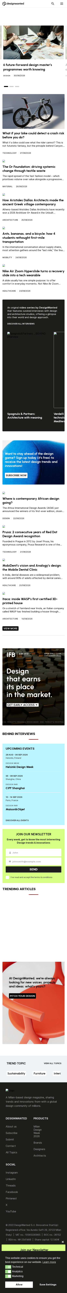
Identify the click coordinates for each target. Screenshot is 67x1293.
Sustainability (16, 1073)
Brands (38, 1142)
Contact (11, 1146)
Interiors (59, 1073)
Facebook (12, 1192)
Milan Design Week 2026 (38, 1131)
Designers (39, 1149)
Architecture (10, 220)
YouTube (11, 1211)
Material (7, 186)
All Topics (11, 1152)
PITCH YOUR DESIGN (22, 995)
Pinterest (11, 1198)
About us (11, 1126)
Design (6, 76)
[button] (8, 1267)
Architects (40, 1155)
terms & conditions (43, 877)
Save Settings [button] (48, 1284)
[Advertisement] (35, 15)
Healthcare (9, 291)
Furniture (39, 1073)
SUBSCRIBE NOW (16, 475)
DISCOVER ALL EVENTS (17, 820)
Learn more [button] (49, 1262)
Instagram (12, 1172)
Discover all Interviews (20, 324)
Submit (10, 1139)
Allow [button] (19, 1284)
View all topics (52, 1063)
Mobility (7, 257)
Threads (11, 1185)
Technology (9, 153)
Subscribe (11, 1133)
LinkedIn (11, 1179)
